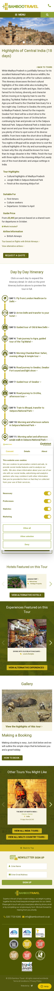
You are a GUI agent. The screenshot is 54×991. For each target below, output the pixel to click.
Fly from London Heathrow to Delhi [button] (27, 300)
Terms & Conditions (21, 981)
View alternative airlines (12, 246)
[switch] (47, 501)
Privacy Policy (35, 981)
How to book (11, 757)
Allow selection (27, 536)
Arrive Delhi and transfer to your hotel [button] (29, 314)
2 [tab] (27, 42)
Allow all (27, 528)
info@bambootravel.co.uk (37, 916)
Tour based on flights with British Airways (20, 241)
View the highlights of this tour (23, 726)
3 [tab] (30, 42)
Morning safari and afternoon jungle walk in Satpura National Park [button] (28, 438)
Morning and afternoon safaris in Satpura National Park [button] (29, 424)
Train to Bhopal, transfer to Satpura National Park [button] (26, 409)
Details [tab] (27, 451)
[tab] (30, 299)
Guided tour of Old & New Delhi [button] (28, 327)
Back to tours (45, 67)
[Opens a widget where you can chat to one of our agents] (44, 986)
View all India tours (26, 830)
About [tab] (44, 451)
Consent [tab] (9, 451)
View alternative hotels (26, 595)
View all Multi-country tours (26, 837)
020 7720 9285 (13, 916)
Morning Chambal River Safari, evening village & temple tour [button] (28, 354)
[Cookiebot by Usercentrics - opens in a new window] (40, 444)
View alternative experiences (26, 667)
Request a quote (15, 255)
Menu (21, 14)
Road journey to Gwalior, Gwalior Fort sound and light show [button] (29, 369)
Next (51, 583)
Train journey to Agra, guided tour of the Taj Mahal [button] (27, 340)
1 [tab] (24, 42)
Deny (27, 544)
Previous (3, 583)
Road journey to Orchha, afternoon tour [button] (25, 395)
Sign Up (27, 882)
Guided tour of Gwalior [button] (24, 382)
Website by (27, 986)
